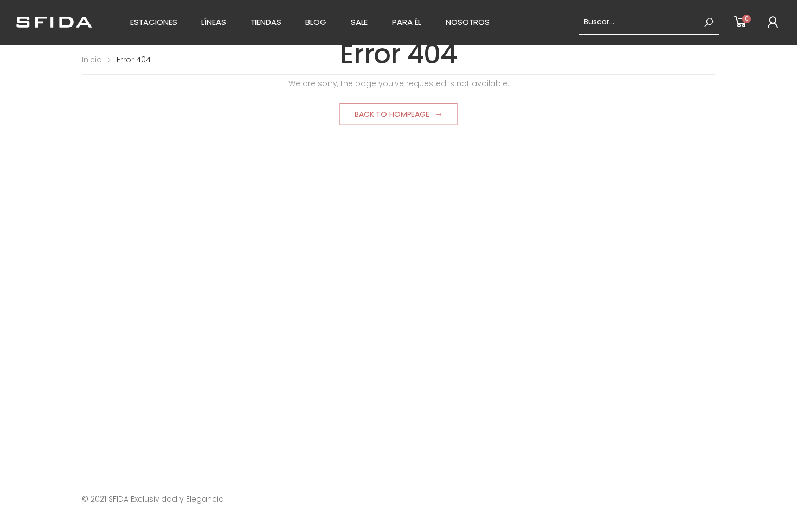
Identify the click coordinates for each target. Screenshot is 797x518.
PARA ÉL (406, 22)
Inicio (92, 59)
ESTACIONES (153, 22)
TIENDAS (265, 22)
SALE (359, 22)
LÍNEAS (213, 22)
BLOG (315, 22)
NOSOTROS (468, 22)
